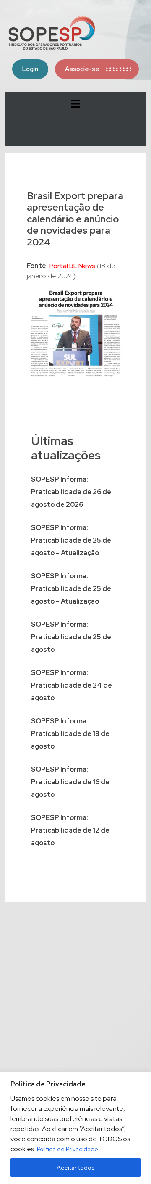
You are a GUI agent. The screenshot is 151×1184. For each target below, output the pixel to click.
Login (30, 69)
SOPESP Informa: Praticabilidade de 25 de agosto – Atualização (71, 540)
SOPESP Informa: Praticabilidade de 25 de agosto (71, 637)
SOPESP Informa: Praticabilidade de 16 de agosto (70, 782)
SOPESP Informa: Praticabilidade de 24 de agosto (71, 685)
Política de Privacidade (67, 1149)
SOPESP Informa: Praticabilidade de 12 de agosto (70, 830)
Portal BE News (72, 265)
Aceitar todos (76, 1167)
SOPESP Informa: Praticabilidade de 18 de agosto (70, 734)
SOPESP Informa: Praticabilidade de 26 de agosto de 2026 (71, 492)
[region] (75, 1128)
